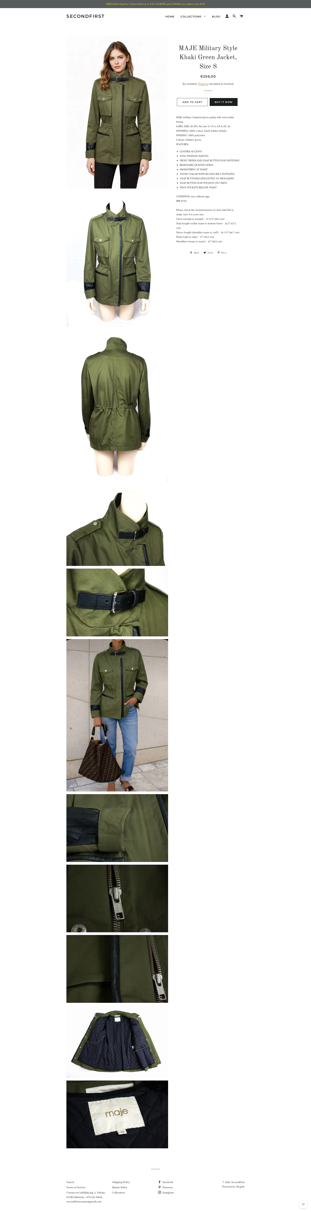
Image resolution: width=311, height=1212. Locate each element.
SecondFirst (85, 16)
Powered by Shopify (233, 1186)
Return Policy (119, 1187)
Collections (191, 16)
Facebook (167, 1182)
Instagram (168, 1192)
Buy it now (224, 102)
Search (70, 1182)
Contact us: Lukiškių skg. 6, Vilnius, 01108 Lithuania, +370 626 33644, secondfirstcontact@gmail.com (85, 1197)
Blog (216, 16)
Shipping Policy (121, 1182)
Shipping (203, 83)
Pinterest (167, 1187)
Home (170, 16)
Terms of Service (75, 1187)
